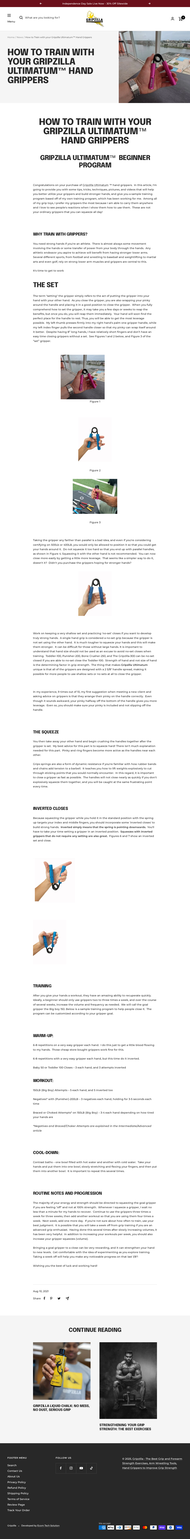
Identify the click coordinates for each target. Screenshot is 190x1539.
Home (10, 37)
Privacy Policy (16, 1482)
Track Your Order (18, 1510)
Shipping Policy (18, 1493)
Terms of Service (18, 1499)
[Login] (172, 18)
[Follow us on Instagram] (71, 1468)
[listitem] (44, 1298)
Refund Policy (16, 1487)
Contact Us (14, 1471)
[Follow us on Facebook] (61, 1468)
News (20, 37)
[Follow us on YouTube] (81, 1468)
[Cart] (181, 19)
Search (12, 1465)
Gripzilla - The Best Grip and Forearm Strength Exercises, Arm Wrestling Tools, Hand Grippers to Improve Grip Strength (152, 1463)
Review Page (16, 1504)
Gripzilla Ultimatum (96, 185)
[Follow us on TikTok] (91, 1468)
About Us (13, 1476)
